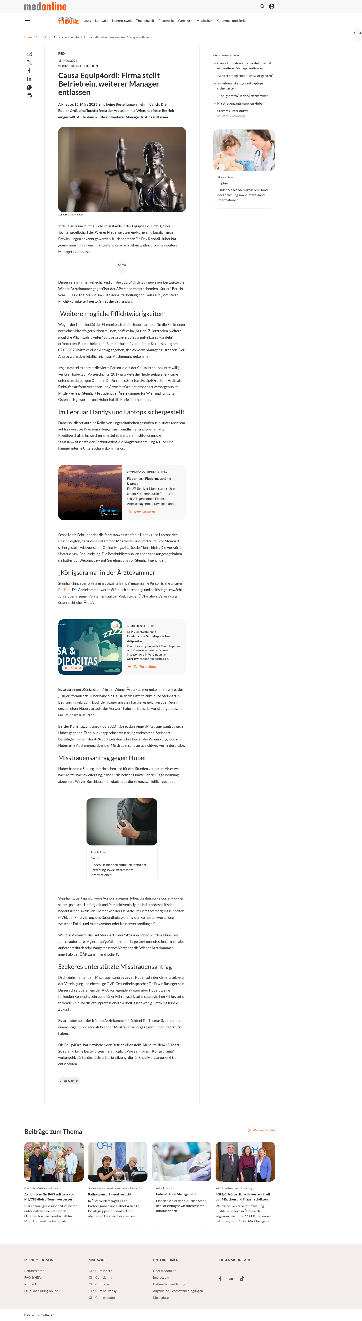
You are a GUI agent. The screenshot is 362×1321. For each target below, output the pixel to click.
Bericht (64, 590)
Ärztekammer (69, 1080)
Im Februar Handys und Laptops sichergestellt (240, 85)
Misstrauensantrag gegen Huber (240, 103)
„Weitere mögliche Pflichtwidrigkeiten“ (245, 76)
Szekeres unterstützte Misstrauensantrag (233, 113)
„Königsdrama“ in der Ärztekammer (242, 96)
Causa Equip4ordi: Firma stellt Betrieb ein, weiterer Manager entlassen (244, 65)
